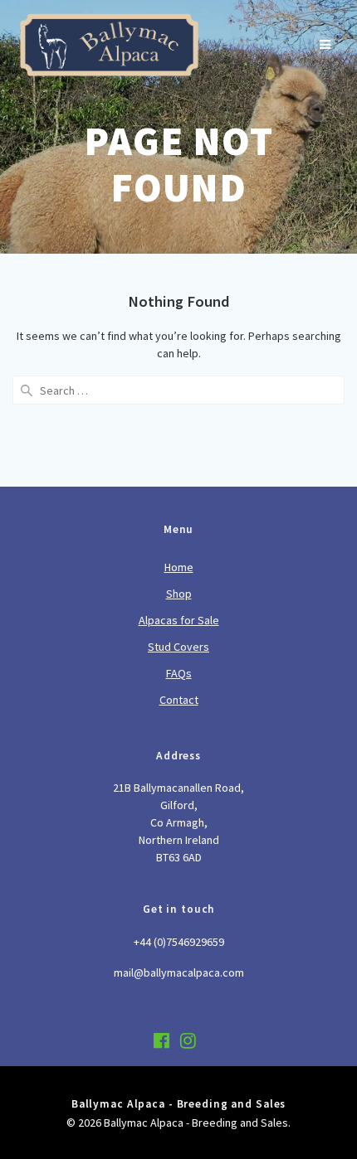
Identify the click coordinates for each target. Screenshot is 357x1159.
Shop (179, 593)
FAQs (179, 673)
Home (178, 567)
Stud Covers (178, 646)
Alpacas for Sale (179, 620)
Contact (178, 699)
